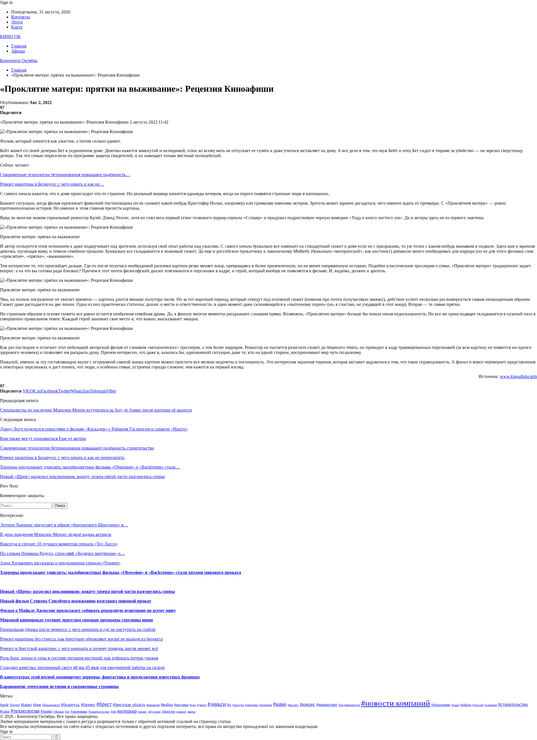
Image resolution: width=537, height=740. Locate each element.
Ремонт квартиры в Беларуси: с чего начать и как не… (52, 184)
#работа (465, 705)
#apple (4, 705)
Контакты (20, 17)
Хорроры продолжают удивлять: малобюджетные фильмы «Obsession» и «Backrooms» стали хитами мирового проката (120, 572)
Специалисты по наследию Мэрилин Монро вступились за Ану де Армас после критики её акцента (96, 410)
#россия (477, 704)
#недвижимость (349, 704)
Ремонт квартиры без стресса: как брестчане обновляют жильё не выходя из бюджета (81, 639)
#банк (37, 705)
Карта (16, 27)
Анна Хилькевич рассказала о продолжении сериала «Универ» (60, 563)
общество (168, 711)
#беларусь (70, 704)
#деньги (217, 704)
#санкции (490, 704)
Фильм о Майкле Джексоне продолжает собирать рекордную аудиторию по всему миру (88, 610)
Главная (18, 46)
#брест (104, 704)
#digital (15, 704)
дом (113, 711)
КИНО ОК (10, 36)
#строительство (513, 704)
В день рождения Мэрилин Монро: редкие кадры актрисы (55, 534)
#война (167, 705)
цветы (191, 711)
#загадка (238, 704)
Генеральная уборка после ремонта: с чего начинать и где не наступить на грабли (78, 629)
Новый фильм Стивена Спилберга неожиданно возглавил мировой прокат (75, 601)
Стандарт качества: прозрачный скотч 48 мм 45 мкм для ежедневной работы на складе (82, 667)
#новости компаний (395, 703)
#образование (440, 705)
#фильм (59, 711)
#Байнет (26, 705)
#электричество (98, 711)
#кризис (307, 704)
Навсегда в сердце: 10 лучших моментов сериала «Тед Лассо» (59, 544)
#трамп (47, 711)
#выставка (181, 705)
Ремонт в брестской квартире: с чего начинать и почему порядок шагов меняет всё (79, 648)
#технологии (25, 711)
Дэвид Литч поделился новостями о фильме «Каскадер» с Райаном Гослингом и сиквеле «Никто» (94, 429)
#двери (201, 704)
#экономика (79, 711)
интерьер (127, 711)
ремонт (181, 711)
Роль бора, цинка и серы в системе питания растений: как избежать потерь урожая (79, 658)
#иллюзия (265, 704)
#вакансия (153, 704)
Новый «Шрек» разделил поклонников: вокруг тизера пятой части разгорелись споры (87, 591)
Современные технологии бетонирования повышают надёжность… (65, 174)
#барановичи (51, 704)
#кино (280, 704)
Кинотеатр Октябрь (18, 60)
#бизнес (88, 704)
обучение (154, 711)
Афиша (18, 51)
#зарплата (251, 704)
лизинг (142, 711)
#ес (229, 705)
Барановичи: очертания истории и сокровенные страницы (59, 686)
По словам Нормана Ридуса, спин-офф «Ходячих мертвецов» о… (62, 553)
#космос (293, 704)
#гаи (193, 704)
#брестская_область (129, 705)
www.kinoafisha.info (518, 376)
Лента (17, 22)
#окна (455, 704)
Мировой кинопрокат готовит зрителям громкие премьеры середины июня (76, 620)
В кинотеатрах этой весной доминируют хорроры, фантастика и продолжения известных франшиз (100, 677)
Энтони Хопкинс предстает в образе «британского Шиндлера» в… (64, 525)
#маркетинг (327, 704)
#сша (5, 711)
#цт (67, 711)
